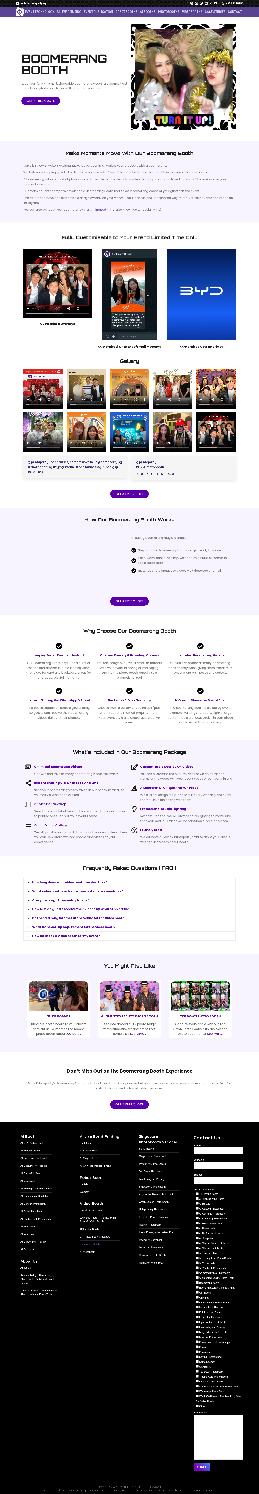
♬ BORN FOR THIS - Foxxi (155, 473)
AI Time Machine (29, 1237)
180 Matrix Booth (89, 1239)
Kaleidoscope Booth (91, 1220)
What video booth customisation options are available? (77, 901)
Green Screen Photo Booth (154, 1212)
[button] (249, 1483)
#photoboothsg (40, 466)
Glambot (84, 1202)
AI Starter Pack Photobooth (35, 1229)
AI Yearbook (27, 1244)
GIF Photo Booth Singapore (95, 1247)
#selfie (69, 466)
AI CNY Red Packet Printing (95, 1176)
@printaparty (38, 462)
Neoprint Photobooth (150, 1235)
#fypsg (58, 466)
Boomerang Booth (90, 1254)
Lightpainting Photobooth (152, 1220)
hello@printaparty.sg (33, 3)
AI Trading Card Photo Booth (36, 1199)
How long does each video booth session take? (69, 882)
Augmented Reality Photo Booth (156, 1204)
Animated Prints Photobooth (154, 1227)
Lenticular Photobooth (151, 1258)
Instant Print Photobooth (152, 1174)
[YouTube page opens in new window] (215, 3)
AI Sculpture (27, 1259)
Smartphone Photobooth (152, 1197)
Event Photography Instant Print (156, 1242)
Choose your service (205, 1199)
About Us (25, 1278)
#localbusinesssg (88, 466)
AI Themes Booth (30, 1161)
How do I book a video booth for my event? (66, 946)
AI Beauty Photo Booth (33, 1252)
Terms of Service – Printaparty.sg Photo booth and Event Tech (38, 1302)
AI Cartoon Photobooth (33, 1214)
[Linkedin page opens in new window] (211, 3)
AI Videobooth (28, 1191)
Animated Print (102, 209)
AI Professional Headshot (34, 1206)
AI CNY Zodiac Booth (32, 1153)
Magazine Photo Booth (151, 1273)
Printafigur (85, 1153)
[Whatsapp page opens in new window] (201, 3)
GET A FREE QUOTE (41, 100)
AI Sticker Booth (89, 1161)
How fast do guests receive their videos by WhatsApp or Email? (82, 919)
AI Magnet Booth (89, 1168)
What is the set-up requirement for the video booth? (74, 937)
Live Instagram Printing (151, 1189)
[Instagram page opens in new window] (192, 3)
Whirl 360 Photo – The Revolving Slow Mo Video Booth (98, 1230)
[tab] (129, 882)
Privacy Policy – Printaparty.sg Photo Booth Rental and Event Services (37, 1289)
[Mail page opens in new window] (197, 3)
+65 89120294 (234, 3)
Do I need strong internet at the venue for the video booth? (79, 928)
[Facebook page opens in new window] (187, 3)
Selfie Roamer (147, 1159)
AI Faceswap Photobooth (34, 1168)
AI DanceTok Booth (31, 1183)
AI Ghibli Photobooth (31, 1221)
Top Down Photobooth (151, 1182)
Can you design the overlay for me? (60, 910)
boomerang (199, 172)
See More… (73, 1044)
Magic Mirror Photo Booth (153, 1166)
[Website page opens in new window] (206, 3)
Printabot (85, 1194)
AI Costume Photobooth (33, 1176)
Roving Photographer (150, 1250)
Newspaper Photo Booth (152, 1265)
